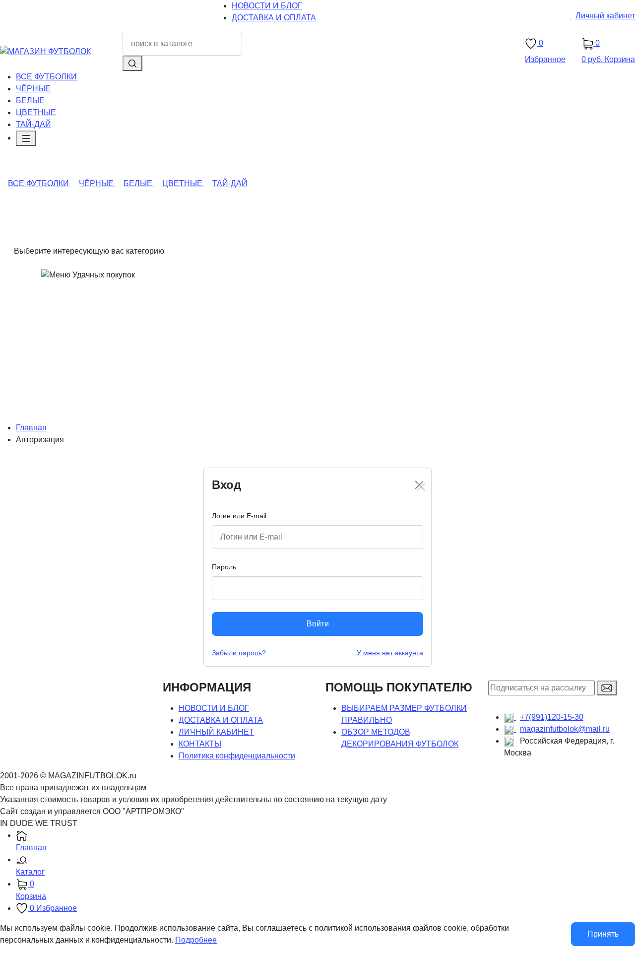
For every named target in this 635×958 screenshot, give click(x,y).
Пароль (224, 567)
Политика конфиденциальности (237, 756)
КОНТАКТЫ (200, 744)
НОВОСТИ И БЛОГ (214, 708)
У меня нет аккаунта (390, 653)
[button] (325, 866)
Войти (318, 623)
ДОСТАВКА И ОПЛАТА (221, 720)
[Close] (419, 485)
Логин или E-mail (239, 516)
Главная (31, 427)
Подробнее (196, 940)
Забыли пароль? (239, 653)
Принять (603, 934)
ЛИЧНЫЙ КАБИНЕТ (216, 732)
